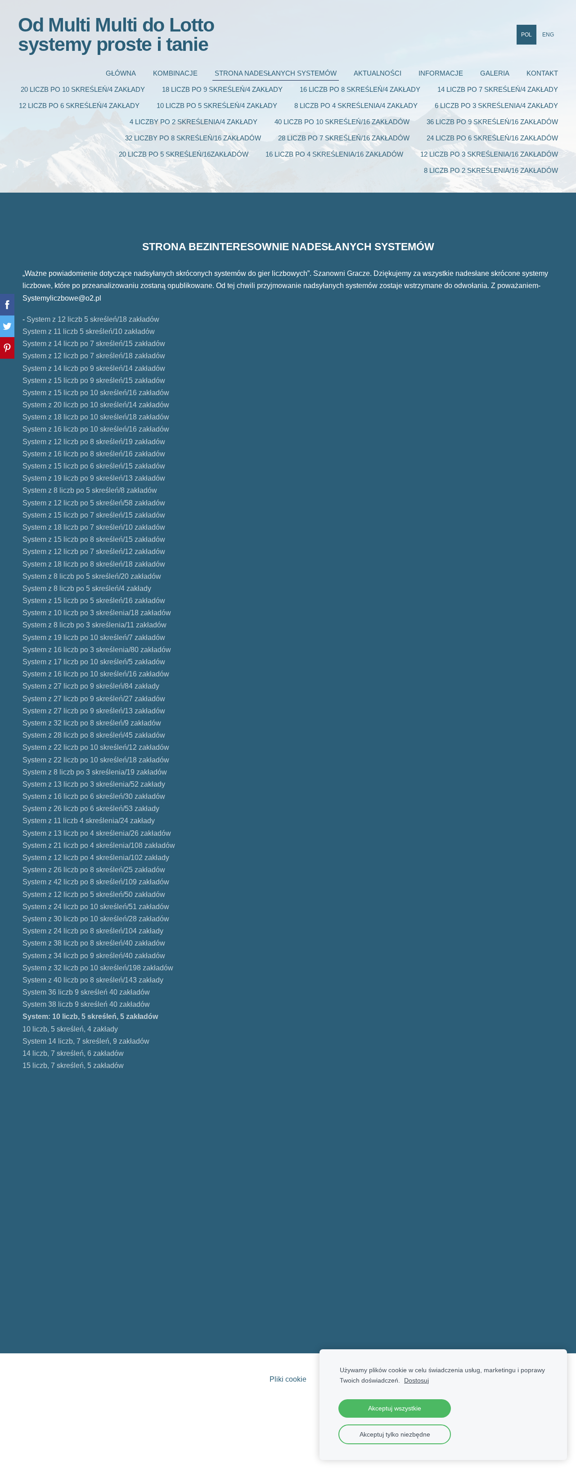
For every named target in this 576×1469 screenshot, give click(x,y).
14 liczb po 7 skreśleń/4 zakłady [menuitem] (497, 89)
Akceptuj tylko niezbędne (395, 1434)
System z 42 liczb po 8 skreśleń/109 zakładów (95, 882)
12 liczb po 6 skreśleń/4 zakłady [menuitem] (79, 105)
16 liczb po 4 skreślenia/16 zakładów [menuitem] (334, 154)
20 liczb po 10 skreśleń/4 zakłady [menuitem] (83, 89)
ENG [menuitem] (548, 35)
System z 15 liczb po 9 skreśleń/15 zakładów (93, 380)
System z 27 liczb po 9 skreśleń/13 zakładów (95, 711)
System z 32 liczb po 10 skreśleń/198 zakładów (97, 968)
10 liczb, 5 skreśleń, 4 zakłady (70, 1029)
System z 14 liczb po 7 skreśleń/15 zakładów (93, 343)
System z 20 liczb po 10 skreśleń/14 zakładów (95, 405)
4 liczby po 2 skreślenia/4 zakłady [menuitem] (193, 122)
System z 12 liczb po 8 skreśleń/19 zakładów (93, 442)
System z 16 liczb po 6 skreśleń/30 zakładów (93, 796)
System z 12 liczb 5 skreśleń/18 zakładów (92, 319)
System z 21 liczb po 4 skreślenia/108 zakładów (98, 845)
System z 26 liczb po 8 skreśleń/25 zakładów (93, 870)
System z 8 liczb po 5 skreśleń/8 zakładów (89, 490)
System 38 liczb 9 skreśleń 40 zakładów (86, 1004)
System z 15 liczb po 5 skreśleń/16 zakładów (93, 600)
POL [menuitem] (526, 35)
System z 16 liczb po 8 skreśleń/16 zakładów (93, 454)
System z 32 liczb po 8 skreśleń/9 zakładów (93, 723)
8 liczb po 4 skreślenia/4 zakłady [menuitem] (356, 105)
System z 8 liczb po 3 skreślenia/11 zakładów (94, 625)
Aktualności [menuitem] (377, 73)
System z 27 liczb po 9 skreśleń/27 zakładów (93, 699)
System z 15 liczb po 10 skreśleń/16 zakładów (95, 393)
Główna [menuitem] (121, 73)
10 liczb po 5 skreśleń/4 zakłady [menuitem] (217, 105)
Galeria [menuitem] (494, 73)
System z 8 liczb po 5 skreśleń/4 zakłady (86, 588)
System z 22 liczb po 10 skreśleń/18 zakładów (95, 760)
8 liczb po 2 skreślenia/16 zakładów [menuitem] (491, 170)
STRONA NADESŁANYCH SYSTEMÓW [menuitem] (276, 73)
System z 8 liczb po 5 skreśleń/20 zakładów (91, 576)
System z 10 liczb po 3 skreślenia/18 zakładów (96, 613)
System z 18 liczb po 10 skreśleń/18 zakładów (95, 417)
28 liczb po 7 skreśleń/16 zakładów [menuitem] (344, 138)
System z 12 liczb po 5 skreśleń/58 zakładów (94, 503)
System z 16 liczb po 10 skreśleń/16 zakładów (95, 429)
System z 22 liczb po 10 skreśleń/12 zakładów (95, 747)
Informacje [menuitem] (440, 73)
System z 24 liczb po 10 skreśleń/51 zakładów (95, 906)
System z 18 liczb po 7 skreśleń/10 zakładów (93, 527)
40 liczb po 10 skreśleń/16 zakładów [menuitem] (342, 122)
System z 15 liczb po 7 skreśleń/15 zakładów (93, 515)
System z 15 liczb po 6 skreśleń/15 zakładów (93, 466)
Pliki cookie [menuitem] (288, 1379)
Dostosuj (416, 1380)
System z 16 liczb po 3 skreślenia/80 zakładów (97, 649)
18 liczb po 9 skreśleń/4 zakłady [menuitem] (222, 89)
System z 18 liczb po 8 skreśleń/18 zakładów (93, 564)
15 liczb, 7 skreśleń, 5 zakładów (73, 1065)
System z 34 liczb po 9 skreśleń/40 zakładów (93, 956)
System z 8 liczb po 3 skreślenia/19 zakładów (95, 772)
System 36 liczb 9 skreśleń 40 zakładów (86, 992)
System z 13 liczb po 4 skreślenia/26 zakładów (97, 833)
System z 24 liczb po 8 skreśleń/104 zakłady (92, 931)
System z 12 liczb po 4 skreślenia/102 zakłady (95, 857)
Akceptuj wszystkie (394, 1408)
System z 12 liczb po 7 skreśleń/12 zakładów (93, 551)
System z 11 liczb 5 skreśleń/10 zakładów (88, 331)
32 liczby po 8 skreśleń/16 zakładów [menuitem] (193, 138)
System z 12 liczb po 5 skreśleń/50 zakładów (93, 894)
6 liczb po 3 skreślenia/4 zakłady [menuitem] (496, 105)
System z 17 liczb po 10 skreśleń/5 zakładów (93, 662)
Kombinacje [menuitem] (175, 73)
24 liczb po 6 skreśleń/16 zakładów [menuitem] (492, 138)
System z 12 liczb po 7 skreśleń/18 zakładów (93, 356)
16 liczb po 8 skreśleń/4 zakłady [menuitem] (360, 89)
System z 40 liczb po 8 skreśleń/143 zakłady (92, 980)
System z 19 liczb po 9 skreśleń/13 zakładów (93, 478)
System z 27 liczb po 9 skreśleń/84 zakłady (97, 686)
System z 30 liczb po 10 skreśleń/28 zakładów (95, 919)
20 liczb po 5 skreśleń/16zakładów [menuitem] (183, 154)
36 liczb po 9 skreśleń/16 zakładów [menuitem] (492, 122)
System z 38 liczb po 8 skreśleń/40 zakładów (93, 943)
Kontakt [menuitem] (542, 73)
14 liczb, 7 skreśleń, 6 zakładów (73, 1053)
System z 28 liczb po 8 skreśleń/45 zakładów (96, 735)
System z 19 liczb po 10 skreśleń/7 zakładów (94, 637)
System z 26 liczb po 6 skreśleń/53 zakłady (90, 808)
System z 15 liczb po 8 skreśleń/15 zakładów (93, 539)
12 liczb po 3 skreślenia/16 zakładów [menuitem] (489, 154)
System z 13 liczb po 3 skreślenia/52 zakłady (93, 784)
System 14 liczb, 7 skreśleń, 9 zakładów (85, 1041)
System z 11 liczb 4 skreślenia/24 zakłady (89, 821)
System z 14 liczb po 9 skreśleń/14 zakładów (94, 368)
